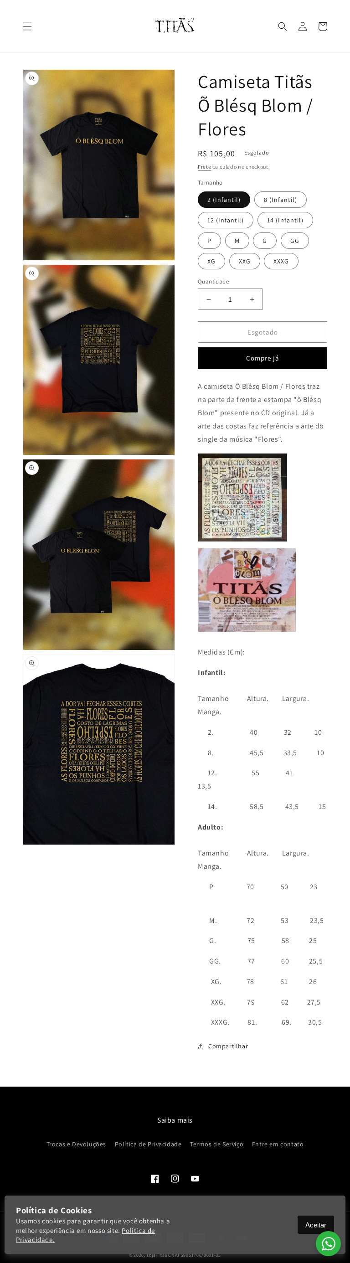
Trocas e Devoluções (76, 1144)
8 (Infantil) (280, 200)
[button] (27, 26)
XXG (245, 261)
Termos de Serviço (216, 1144)
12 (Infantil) (225, 220)
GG (294, 241)
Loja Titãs (157, 1255)
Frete (204, 166)
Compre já (262, 358)
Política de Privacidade (148, 1144)
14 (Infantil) (285, 220)
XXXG (281, 261)
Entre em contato (278, 1144)
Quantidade (213, 281)
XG (211, 261)
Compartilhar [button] (228, 1046)
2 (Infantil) (224, 200)
